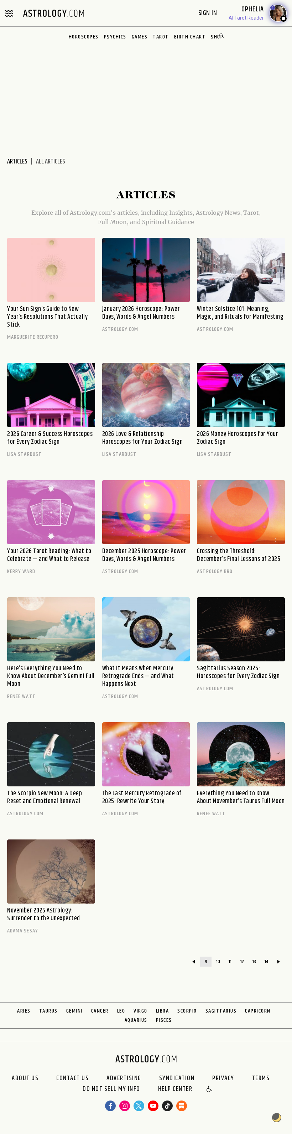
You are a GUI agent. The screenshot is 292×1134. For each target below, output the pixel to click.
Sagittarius (221, 1010)
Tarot (161, 36)
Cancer (100, 1010)
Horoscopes (84, 36)
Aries (24, 1010)
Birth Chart (190, 36)
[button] (210, 1089)
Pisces (164, 1020)
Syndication (177, 1078)
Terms (261, 1078)
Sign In (208, 13)
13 (254, 962)
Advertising (123, 1078)
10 (218, 962)
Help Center (175, 1089)
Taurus (48, 1010)
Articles (17, 162)
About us (25, 1078)
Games (140, 36)
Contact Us (72, 1078)
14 (266, 962)
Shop (217, 36)
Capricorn (258, 1010)
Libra (162, 1010)
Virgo (140, 1010)
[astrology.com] (53, 13)
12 (242, 962)
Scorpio (187, 1010)
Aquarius (136, 1020)
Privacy (223, 1078)
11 (230, 962)
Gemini (74, 1010)
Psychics (115, 36)
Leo (121, 1010)
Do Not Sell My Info (111, 1089)
